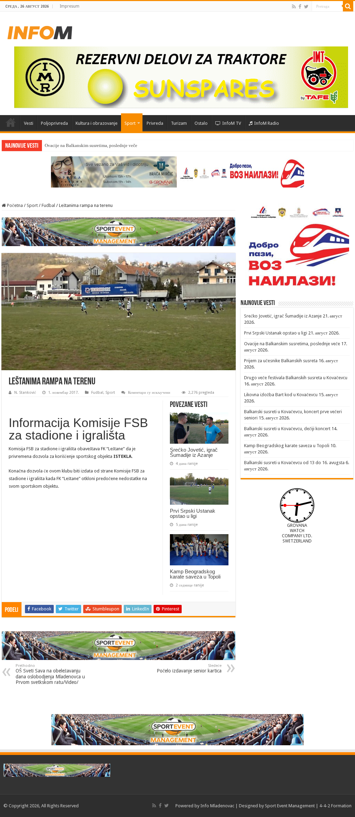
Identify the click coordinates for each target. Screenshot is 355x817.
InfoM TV (231, 123)
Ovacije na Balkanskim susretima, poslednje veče (292, 343)
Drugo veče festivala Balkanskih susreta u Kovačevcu (295, 377)
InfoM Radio (266, 123)
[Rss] (293, 6)
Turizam (179, 123)
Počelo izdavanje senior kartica (189, 668)
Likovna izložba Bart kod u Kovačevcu (281, 394)
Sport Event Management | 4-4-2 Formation (308, 805)
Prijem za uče (57, 145)
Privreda (155, 123)
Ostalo (201, 123)
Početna (11, 122)
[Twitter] (306, 6)
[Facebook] (300, 6)
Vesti (28, 123)
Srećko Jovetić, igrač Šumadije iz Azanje (194, 452)
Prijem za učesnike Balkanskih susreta (281, 360)
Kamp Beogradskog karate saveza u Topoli (195, 574)
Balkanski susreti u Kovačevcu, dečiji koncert (287, 428)
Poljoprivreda (54, 123)
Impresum (69, 6)
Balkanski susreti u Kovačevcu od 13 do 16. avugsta (294, 462)
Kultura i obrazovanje (97, 123)
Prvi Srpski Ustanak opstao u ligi (192, 513)
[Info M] (40, 31)
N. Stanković (25, 392)
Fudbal (48, 205)
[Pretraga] (348, 6)
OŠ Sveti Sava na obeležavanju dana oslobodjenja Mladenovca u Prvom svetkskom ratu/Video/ (50, 674)
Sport (130, 123)
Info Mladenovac (217, 805)
